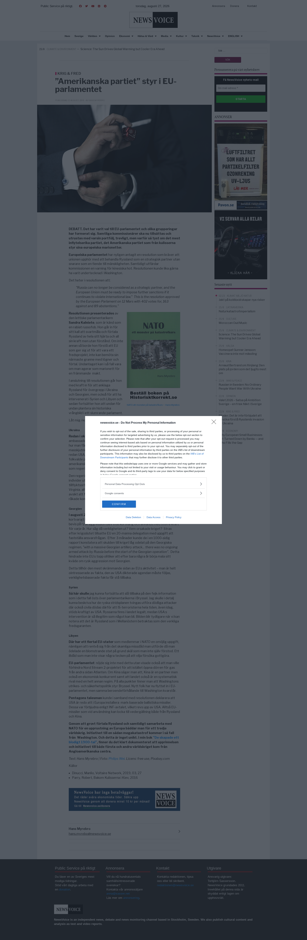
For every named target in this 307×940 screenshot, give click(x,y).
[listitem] (153, 484)
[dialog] (153, 470)
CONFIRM (119, 504)
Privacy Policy (173, 517)
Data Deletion (133, 517)
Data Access (153, 517)
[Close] (215, 423)
